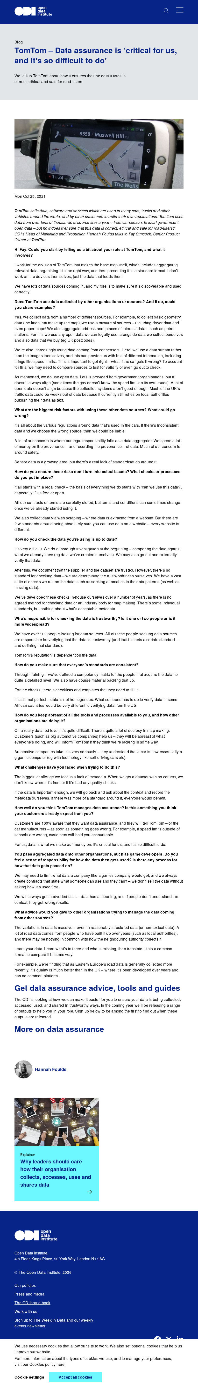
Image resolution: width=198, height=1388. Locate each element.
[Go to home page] (35, 12)
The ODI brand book (32, 1302)
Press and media (29, 1294)
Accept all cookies (75, 1377)
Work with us (25, 1311)
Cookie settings (29, 1377)
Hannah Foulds (50, 1069)
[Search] (166, 10)
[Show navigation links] (180, 10)
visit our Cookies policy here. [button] (40, 1364)
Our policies (25, 1285)
